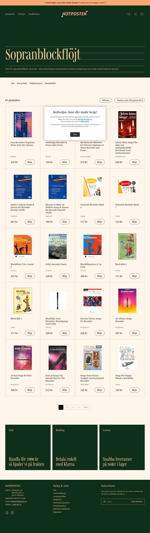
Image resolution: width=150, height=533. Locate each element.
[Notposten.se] (75, 14)
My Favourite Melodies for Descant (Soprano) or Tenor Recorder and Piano (92, 146)
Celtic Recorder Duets (56, 264)
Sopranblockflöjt (50, 83)
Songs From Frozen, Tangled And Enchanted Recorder (92, 378)
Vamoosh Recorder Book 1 (127, 205)
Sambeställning (59, 493)
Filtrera (105, 100)
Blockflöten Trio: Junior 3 (22, 265)
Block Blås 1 (16, 318)
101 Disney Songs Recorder (123, 319)
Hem (12, 83)
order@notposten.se (84, 119)
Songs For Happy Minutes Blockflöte (124, 376)
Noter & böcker (22, 83)
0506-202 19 (16, 504)
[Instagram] (12, 513)
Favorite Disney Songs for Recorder (90, 319)
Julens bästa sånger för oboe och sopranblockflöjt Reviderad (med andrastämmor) (126, 147)
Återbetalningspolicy (61, 503)
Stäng (75, 134)
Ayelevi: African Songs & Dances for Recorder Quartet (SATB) (22, 207)
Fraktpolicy (57, 499)
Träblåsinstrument (35, 83)
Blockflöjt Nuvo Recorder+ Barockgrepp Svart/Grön (57, 321)
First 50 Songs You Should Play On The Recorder (55, 378)
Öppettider (57, 512)
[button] (129, 14)
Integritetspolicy (59, 506)
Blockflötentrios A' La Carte (90, 265)
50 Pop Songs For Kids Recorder (21, 376)
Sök (54, 490)
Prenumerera (136, 502)
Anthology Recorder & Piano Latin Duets (56, 143)
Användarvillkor (59, 496)
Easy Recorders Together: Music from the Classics (23, 143)
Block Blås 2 (121, 264)
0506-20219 (84, 121)
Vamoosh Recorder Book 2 (92, 205)
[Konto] (135, 14)
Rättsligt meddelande (61, 509)
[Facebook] (7, 513)
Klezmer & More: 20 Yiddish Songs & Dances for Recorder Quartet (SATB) (57, 208)
